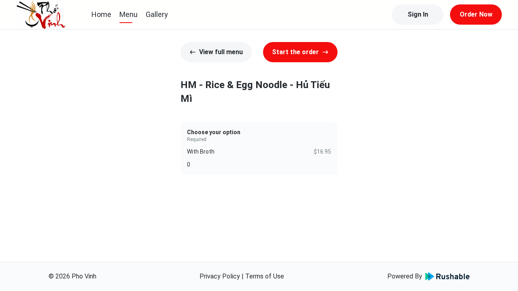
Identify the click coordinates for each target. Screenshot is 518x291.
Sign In (418, 14)
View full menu (221, 52)
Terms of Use (264, 276)
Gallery (157, 14)
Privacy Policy (220, 276)
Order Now (476, 14)
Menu (128, 14)
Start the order (295, 52)
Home (101, 14)
